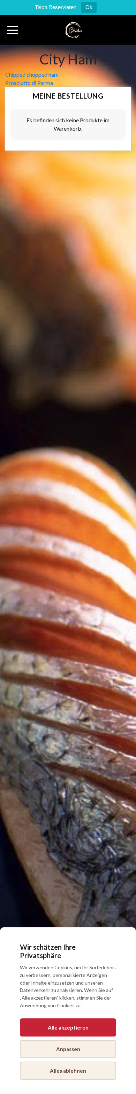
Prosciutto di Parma (29, 82)
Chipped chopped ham (32, 74)
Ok (88, 7)
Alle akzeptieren (68, 1027)
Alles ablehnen (68, 1071)
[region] (68, 1010)
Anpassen (68, 1049)
